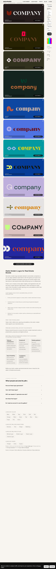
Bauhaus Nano (8, 95)
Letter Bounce (48, 58)
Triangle (9, 443)
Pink (14, 419)
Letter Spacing (48, 54)
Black (8, 414)
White (13, 414)
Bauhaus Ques (8, 136)
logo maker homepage (24, 447)
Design (21, 426)
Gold (30, 414)
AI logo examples (11, 447)
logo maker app (28, 446)
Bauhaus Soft (7, 215)
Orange (8, 417)
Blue (31, 417)
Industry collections (27, 450)
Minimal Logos (10, 434)
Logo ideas (34, 1)
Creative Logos (10, 436)
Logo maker (26, 1)
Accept (52, 566)
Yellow (14, 417)
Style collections (36, 450)
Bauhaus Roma (8, 48)
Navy (36, 417)
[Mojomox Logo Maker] (7, 1)
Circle (15, 443)
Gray (19, 414)
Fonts (41, 1)
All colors (50, 37)
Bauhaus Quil (7, 257)
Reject (46, 566)
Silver (24, 414)
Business (9, 426)
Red (35, 414)
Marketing (28, 426)
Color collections (18, 450)
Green (20, 417)
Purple (8, 419)
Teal (26, 417)
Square (21, 443)
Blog (45, 1)
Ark (5, 67)
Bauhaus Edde (8, 20)
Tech (15, 426)
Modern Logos (19, 434)
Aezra (6, 155)
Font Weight (49, 47)
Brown (19, 419)
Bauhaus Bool (8, 235)
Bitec (6, 195)
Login (50, 1)
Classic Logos (29, 434)
